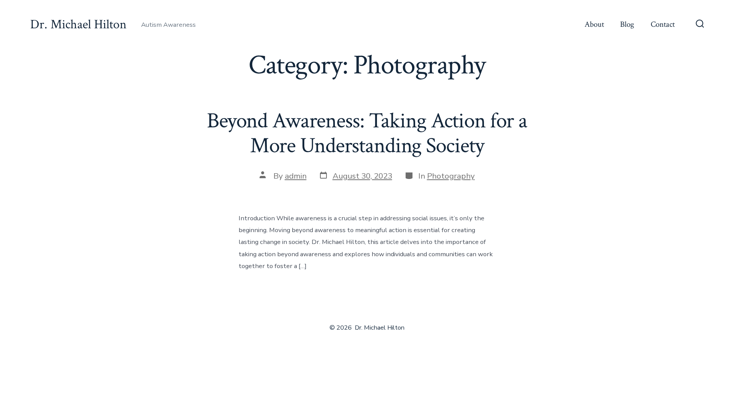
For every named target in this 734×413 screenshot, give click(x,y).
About (594, 24)
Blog (627, 24)
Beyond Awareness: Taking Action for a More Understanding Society (367, 133)
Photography (451, 176)
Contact (663, 24)
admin (296, 176)
